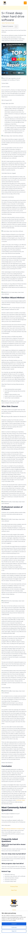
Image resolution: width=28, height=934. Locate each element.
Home (14, 910)
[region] (14, 922)
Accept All (14, 923)
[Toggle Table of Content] (15, 26)
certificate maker (20, 800)
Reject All (14, 931)
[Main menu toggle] (25, 2)
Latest (3, 23)
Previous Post (14, 886)
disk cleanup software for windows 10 (13, 828)
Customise (14, 927)
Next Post (14, 890)
